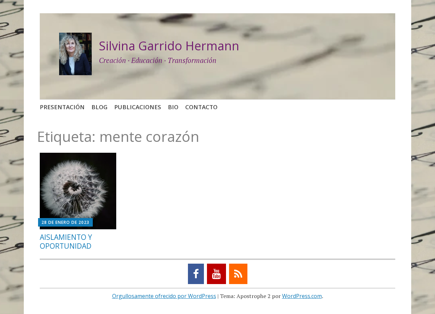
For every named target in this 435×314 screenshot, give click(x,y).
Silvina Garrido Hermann (169, 45)
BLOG (99, 107)
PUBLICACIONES (137, 107)
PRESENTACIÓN (62, 107)
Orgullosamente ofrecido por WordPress (164, 296)
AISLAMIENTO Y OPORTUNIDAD (66, 241)
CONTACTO (201, 107)
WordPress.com (302, 296)
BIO (173, 107)
